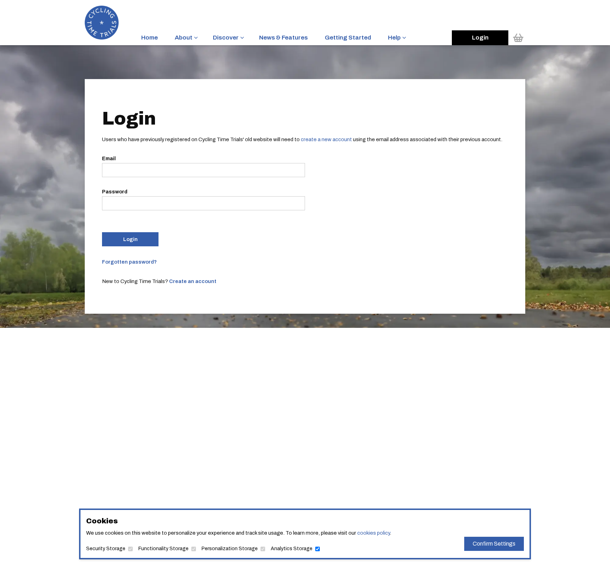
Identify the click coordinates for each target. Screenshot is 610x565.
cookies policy (373, 533)
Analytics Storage (291, 548)
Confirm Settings (494, 544)
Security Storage (105, 548)
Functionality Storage (163, 548)
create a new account (326, 139)
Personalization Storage (230, 548)
